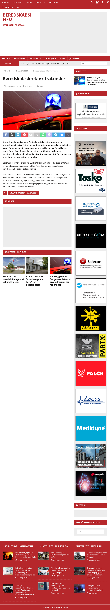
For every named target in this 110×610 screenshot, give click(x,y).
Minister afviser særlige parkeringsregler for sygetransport (60, 570)
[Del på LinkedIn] (18, 135)
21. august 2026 (58, 576)
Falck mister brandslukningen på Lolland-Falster (13, 279)
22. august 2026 (58, 560)
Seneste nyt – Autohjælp (89, 546)
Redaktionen (30, 86)
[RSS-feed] (92, 2)
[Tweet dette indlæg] (12, 135)
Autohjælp (51, 58)
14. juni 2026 (93, 593)
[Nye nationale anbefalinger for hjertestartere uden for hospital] (43, 586)
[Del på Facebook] (6, 135)
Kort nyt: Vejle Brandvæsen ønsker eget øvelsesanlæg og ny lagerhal (97, 81)
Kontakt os (40, 2)
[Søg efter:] (93, 63)
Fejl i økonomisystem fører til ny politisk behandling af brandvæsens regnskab (25, 571)
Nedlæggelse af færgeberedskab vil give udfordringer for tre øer (60, 280)
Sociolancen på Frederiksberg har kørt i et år (60, 554)
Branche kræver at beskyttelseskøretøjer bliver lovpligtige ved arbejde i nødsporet (96, 571)
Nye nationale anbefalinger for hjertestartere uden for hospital (60, 586)
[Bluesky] (97, 2)
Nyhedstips (53, 2)
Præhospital (36, 58)
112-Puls (6, 58)
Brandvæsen (19, 58)
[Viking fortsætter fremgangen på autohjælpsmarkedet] (79, 588)
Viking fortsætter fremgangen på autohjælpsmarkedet (95, 587)
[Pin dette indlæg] (24, 135)
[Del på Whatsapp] (43, 135)
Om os (29, 2)
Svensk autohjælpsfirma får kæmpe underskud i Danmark (97, 554)
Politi (62, 58)
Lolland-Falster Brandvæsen (23, 193)
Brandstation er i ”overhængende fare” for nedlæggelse (35, 280)
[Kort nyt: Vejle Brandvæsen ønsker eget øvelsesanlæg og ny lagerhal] (79, 80)
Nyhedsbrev (18, 2)
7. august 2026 (94, 578)
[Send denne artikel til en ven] (31, 135)
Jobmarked (74, 58)
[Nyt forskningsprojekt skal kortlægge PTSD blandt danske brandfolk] (8, 556)
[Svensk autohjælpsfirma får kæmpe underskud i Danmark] (79, 556)
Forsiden (5, 2)
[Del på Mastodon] (49, 135)
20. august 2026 (58, 593)
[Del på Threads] (68, 135)
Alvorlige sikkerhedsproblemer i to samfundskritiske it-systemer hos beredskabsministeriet (24, 590)
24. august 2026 (23, 578)
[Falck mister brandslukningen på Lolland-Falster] (14, 265)
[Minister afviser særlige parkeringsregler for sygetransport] (43, 571)
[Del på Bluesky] (62, 135)
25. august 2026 (23, 560)
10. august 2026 (94, 560)
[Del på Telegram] (55, 135)
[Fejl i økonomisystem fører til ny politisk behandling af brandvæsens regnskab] (8, 571)
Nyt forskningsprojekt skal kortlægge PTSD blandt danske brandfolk (25, 554)
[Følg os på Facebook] (102, 2)
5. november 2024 (13, 86)
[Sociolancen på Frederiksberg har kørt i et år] (43, 556)
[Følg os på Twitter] (107, 2)
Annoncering (7, 7)
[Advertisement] (76, 32)
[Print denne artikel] (37, 135)
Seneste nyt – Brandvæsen (19, 546)
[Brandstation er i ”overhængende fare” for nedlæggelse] (37, 265)
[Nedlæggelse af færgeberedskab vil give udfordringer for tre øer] (61, 265)
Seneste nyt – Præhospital (54, 546)
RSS (18, 7)
